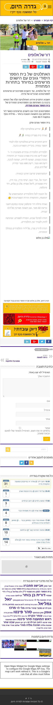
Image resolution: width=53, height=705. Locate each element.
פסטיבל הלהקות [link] (13, 360)
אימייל (47, 410)
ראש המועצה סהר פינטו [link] (34, 619)
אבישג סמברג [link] (33, 585)
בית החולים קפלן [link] (32, 589)
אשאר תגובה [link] (41, 62)
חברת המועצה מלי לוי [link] (42, 600)
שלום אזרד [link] (14, 625)
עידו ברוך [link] (24, 616)
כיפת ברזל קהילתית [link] (31, 604)
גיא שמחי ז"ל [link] (29, 591)
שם (48, 401)
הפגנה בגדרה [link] (10, 595)
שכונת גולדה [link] (46, 625)
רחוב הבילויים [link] (34, 622)
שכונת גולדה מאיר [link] (30, 625)
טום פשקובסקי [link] (18, 600)
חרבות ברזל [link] (29, 600)
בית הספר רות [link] (6, 589)
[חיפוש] (8, 449)
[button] (39, 548)
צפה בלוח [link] (47, 548)
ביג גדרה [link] (43, 589)
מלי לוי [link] (21, 608)
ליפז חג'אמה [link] (19, 604)
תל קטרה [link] (39, 628)
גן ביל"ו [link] (9, 592)
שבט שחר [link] (9, 622)
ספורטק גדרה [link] (8, 613)
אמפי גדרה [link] (19, 586)
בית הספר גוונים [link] (41, 349)
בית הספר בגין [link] (19, 589)
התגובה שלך (44, 376)
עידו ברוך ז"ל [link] (15, 616)
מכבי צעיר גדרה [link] (33, 608)
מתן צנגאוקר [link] (37, 613)
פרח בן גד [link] (6, 616)
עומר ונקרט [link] (35, 615)
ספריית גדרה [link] (47, 616)
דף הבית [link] (48, 20)
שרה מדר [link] (6, 625)
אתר (48, 419)
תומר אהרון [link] (47, 628)
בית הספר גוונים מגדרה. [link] (37, 105)
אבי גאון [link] (47, 586)
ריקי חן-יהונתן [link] (21, 622)
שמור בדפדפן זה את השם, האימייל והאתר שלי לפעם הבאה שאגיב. (27, 431)
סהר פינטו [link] (22, 612)
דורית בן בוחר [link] (34, 595)
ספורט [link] (37, 20)
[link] (49, 7)
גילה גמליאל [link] (17, 592)
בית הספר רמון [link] (43, 591)
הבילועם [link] (18, 596)
